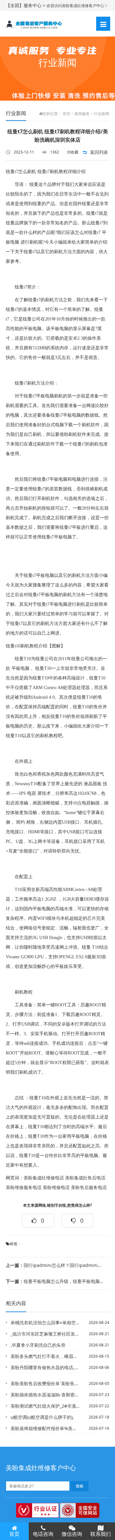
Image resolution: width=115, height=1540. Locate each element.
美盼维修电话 (56, 1187)
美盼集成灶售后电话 (85, 1178)
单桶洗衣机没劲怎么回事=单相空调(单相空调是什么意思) (45, 1322)
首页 (66, 114)
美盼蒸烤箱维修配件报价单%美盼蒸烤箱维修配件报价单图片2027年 (45, 1428)
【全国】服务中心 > (26, 5)
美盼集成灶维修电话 (44, 1178)
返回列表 (99, 152)
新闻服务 (82, 114)
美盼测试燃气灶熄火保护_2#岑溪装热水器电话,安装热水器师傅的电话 (45, 1406)
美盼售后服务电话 (89, 1187)
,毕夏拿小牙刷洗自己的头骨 (38, 1345)
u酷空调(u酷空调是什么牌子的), (42, 1417)
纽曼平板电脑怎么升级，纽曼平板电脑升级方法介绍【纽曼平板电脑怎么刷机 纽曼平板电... (55, 1281)
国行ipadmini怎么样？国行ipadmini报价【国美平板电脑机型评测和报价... (55, 1265)
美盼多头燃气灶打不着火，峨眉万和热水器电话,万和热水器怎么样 (45, 1356)
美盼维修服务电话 (24, 1187)
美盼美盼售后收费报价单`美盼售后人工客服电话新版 (45, 1383)
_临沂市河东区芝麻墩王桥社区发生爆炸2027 (45, 1334)
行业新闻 (101, 114)
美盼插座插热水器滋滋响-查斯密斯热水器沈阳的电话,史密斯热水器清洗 (45, 1395)
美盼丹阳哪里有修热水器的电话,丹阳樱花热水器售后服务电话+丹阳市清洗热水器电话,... (45, 1367)
